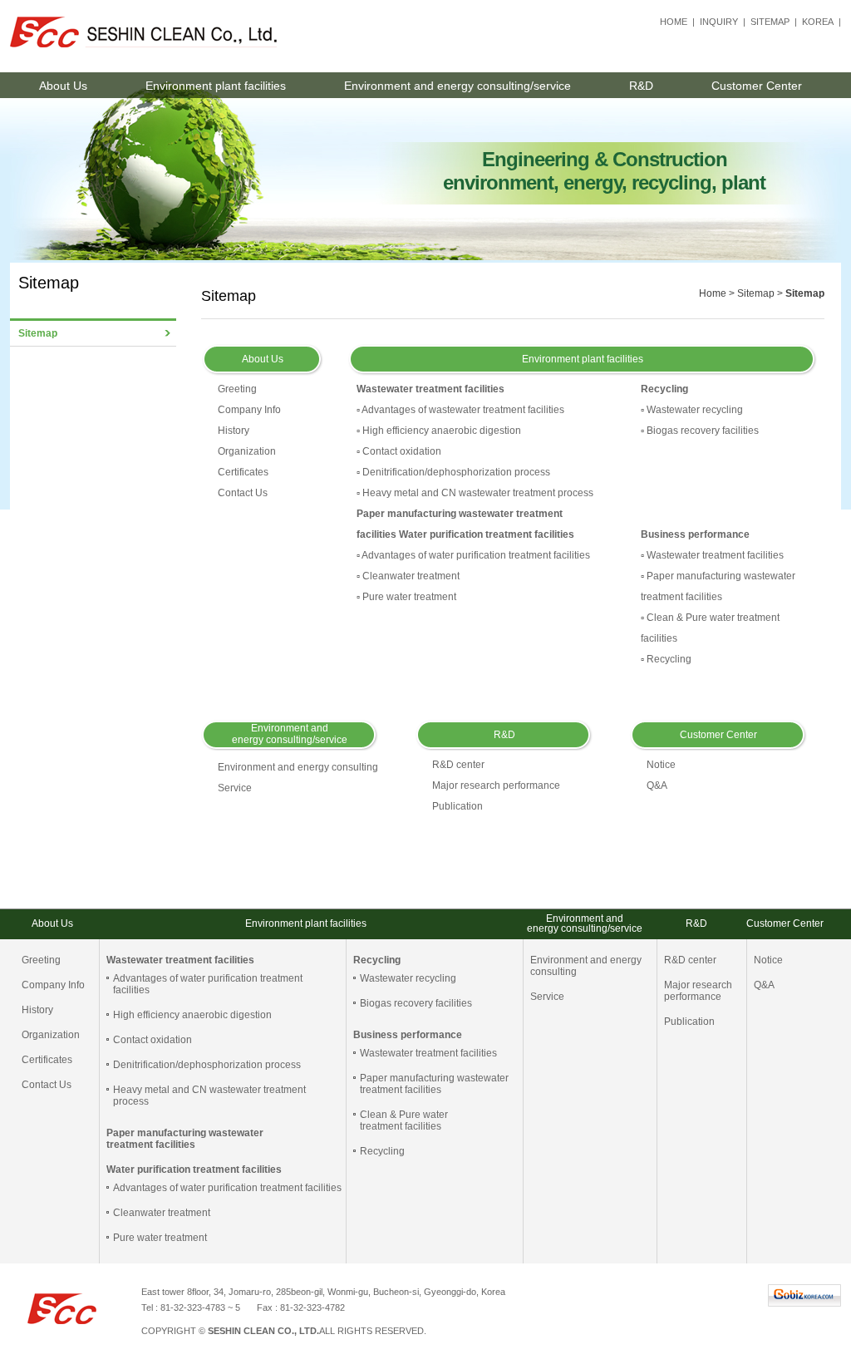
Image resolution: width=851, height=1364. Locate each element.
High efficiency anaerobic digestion (192, 1015)
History (233, 430)
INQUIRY (719, 22)
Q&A (657, 785)
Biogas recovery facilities (416, 1003)
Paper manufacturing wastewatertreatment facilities (434, 1084)
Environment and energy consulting (298, 767)
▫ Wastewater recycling (692, 410)
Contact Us (243, 493)
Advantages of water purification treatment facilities (227, 1188)
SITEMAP (770, 22)
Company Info (249, 410)
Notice (661, 765)
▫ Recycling (666, 659)
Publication (457, 806)
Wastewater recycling (408, 978)
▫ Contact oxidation (399, 451)
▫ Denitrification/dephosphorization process (453, 472)
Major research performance (496, 785)
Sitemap (37, 333)
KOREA (818, 22)
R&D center (458, 765)
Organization (247, 451)
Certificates (243, 472)
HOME (673, 22)
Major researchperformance (698, 990)
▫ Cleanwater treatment (408, 576)
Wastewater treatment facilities (428, 1053)
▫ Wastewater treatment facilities (712, 555)
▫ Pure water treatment (406, 597)
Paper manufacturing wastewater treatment (460, 514)
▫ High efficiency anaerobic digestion (439, 430)
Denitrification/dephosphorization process (207, 1065)
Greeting (237, 389)
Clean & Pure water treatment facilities (404, 1120)
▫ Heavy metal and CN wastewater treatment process (475, 493)
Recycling (382, 1151)
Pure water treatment (160, 1237)
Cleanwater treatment (161, 1213)
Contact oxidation (152, 1040)
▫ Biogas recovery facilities (700, 430)
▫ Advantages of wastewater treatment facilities (460, 410)
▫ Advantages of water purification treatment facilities (473, 555)
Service (235, 788)
